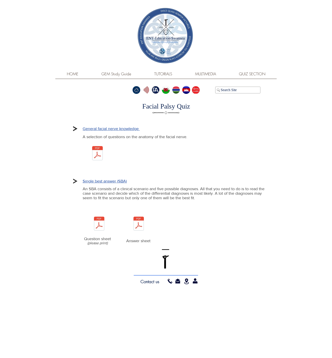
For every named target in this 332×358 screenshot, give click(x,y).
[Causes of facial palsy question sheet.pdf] (99, 224)
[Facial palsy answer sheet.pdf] (138, 224)
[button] (178, 281)
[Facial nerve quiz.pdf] (97, 153)
